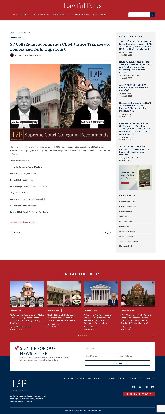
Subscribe (118, 363)
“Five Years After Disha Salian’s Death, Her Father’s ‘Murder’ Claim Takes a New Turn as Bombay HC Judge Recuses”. (136, 319)
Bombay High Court (127, 206)
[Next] (153, 336)
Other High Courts (127, 231)
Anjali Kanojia (127, 114)
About (24, 15)
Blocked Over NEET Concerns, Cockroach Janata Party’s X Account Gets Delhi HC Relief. (61, 318)
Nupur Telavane (127, 93)
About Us (68, 378)
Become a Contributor (139, 394)
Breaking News (42, 15)
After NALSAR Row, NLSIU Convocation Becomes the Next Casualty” (134, 88)
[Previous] (12, 336)
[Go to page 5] (86, 335)
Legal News (59, 15)
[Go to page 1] (78, 335)
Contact (150, 378)
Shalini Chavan (54, 324)
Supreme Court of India (128, 241)
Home (14, 15)
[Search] (152, 14)
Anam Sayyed (127, 52)
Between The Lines (127, 201)
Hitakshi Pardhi (127, 137)
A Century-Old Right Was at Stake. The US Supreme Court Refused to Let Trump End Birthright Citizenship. (98, 319)
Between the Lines (80, 15)
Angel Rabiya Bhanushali (131, 76)
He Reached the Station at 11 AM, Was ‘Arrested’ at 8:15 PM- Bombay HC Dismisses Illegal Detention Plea (135, 107)
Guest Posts (99, 15)
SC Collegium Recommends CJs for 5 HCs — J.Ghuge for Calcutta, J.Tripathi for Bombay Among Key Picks (27, 319)
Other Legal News (126, 236)
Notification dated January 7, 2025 (23, 222)
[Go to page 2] (80, 335)
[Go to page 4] (84, 335)
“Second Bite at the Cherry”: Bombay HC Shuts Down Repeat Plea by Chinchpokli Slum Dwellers (134, 150)
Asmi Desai (22, 55)
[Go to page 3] (82, 335)
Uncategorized (125, 246)
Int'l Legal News (126, 221)
